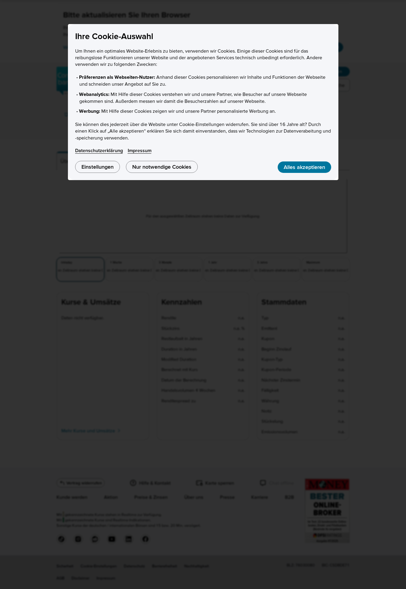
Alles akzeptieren (304, 167)
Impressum (139, 150)
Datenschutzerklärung (99, 150)
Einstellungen (97, 167)
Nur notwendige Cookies (161, 167)
